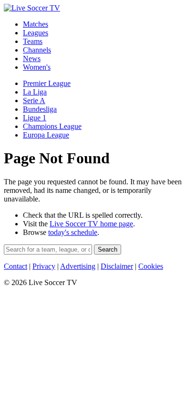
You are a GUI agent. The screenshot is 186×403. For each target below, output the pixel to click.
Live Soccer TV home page (91, 224)
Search (107, 249)
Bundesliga (40, 109)
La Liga (35, 92)
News (32, 58)
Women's (37, 67)
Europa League (46, 135)
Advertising (77, 266)
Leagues (35, 33)
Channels (37, 50)
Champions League (52, 126)
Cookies (150, 266)
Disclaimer (117, 266)
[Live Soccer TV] (32, 8)
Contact (15, 266)
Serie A (34, 100)
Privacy (43, 266)
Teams (32, 41)
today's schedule (72, 232)
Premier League (47, 83)
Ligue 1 (34, 118)
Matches (35, 24)
